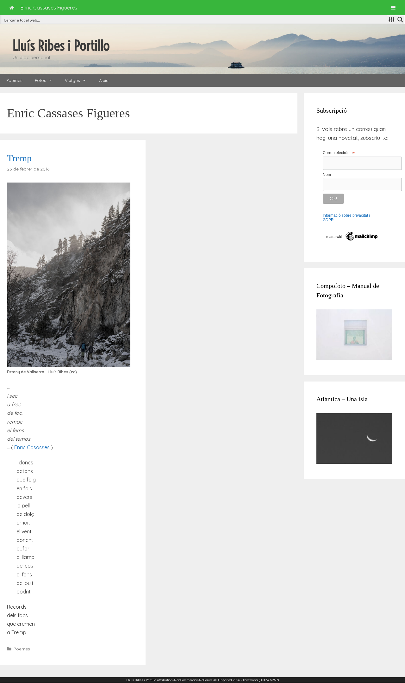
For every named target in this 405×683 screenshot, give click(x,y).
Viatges (72, 80)
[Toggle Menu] (393, 7)
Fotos (40, 80)
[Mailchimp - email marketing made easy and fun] (352, 241)
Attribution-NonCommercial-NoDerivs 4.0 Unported (194, 680)
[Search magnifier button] (400, 19)
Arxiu (104, 80)
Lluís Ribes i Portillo (61, 45)
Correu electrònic (339, 153)
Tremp (19, 158)
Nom (327, 174)
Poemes (14, 80)
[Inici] (12, 7)
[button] (52, 80)
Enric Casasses (32, 447)
